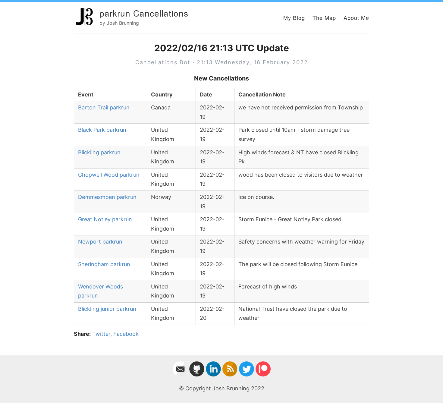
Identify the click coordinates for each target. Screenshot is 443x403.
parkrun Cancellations (143, 13)
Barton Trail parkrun (104, 107)
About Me (356, 17)
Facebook (126, 334)
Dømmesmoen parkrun (107, 197)
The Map (324, 17)
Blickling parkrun (99, 152)
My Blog (294, 17)
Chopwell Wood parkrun (109, 175)
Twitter (101, 334)
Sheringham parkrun (104, 264)
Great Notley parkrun (105, 219)
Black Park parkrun (102, 130)
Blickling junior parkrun (107, 309)
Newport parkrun (100, 241)
